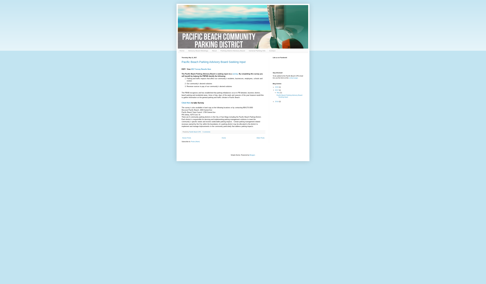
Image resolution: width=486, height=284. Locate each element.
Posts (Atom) (195, 142)
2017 (277, 90)
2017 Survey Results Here (201, 69)
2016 (277, 101)
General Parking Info (257, 51)
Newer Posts (186, 138)
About (214, 51)
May (278, 93)
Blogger (252, 155)
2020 (277, 87)
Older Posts (261, 138)
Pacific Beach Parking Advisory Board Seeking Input (214, 62)
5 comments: (207, 132)
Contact (272, 51)
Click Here (186, 103)
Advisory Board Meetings (198, 51)
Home (182, 51)
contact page (293, 78)
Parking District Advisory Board (232, 51)
